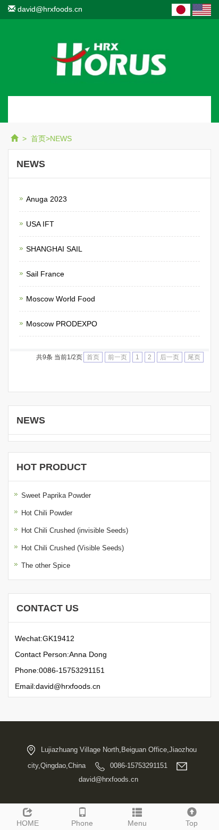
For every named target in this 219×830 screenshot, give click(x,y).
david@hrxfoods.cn (48, 9)
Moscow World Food (60, 299)
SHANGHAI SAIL (54, 249)
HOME (27, 823)
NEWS (61, 138)
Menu (137, 823)
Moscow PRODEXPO (61, 323)
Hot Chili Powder (46, 513)
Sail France (45, 274)
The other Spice (45, 565)
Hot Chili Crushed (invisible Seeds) (74, 530)
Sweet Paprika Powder (56, 495)
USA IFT (40, 224)
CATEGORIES (47, 109)
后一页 (169, 357)
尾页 (194, 357)
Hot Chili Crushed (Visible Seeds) (72, 548)
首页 (38, 138)
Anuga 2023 (46, 199)
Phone (82, 823)
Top (192, 823)
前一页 (117, 357)
